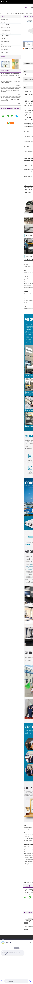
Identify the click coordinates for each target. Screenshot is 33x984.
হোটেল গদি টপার (4, 52)
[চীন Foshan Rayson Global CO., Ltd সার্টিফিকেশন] (5, 64)
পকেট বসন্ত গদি (4, 19)
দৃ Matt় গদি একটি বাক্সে (5, 30)
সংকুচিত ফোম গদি (9, 13)
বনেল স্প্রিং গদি (3, 22)
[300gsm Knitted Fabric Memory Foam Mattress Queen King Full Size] (28, 44)
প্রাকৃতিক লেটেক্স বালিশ (5, 44)
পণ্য (26, 7)
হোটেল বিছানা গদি (4, 25)
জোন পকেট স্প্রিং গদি (4, 33)
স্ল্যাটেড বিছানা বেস (4, 49)
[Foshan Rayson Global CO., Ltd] (9, 7)
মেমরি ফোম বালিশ (4, 41)
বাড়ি (22, 7)
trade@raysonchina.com (9, 1)
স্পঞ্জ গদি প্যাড (28, 882)
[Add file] (2, 981)
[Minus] (30, 942)
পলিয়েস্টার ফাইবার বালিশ (5, 46)
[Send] (30, 981)
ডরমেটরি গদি (3, 38)
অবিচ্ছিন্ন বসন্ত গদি (4, 27)
